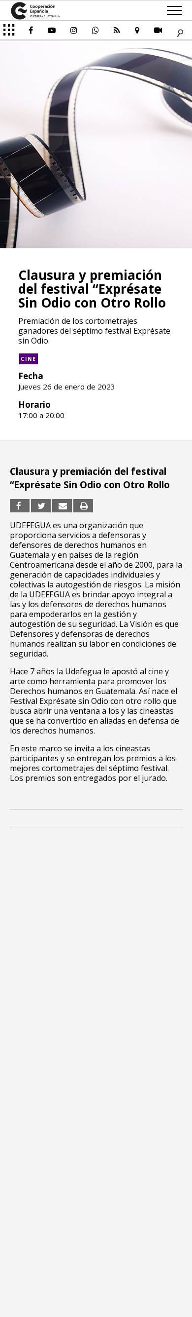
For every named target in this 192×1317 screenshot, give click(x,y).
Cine (28, 358)
